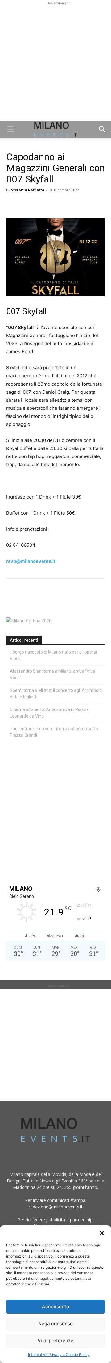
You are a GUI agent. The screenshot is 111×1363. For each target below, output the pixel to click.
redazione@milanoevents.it (56, 1207)
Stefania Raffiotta (27, 189)
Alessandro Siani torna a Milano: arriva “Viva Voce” (52, 674)
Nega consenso (55, 1324)
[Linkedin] (55, 204)
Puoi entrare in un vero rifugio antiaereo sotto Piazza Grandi (54, 732)
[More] (83, 204)
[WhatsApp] (41, 204)
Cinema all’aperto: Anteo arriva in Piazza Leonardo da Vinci (49, 712)
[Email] (69, 204)
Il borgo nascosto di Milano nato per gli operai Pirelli (53, 655)
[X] (26, 204)
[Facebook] (12, 204)
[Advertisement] (55, 62)
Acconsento (55, 1306)
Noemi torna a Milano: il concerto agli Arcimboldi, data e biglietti (57, 693)
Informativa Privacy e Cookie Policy (59, 1354)
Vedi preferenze (55, 1341)
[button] (102, 1233)
